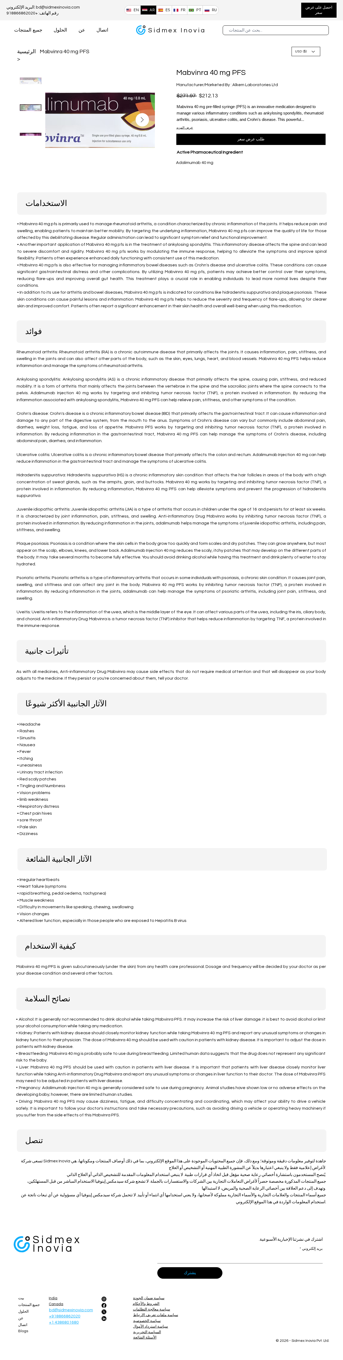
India (53, 1298)
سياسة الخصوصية (147, 1321)
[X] (104, 1311)
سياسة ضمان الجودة (149, 1298)
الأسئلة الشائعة (144, 1337)
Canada (56, 1304)
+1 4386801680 (64, 1322)
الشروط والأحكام (146, 1304)
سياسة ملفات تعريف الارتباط (155, 1315)
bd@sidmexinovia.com (58, 7)
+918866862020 (64, 1316)
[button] (319, 10)
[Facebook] (104, 1305)
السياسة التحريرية (147, 1332)
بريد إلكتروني (311, 1249)
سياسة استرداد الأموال (150, 1326)
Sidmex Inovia (177, 30)
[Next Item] (142, 120)
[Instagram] (104, 1299)
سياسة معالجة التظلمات (151, 1309)
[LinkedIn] (104, 1318)
